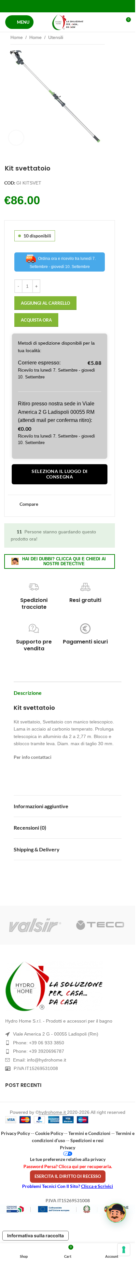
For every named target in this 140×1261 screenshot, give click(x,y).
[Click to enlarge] (16, 138)
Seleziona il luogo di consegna (60, 473)
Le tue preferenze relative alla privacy (67, 1159)
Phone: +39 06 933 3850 (38, 1042)
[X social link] (59, 6)
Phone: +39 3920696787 (38, 1051)
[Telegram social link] (84, 6)
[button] (116, 1213)
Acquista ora (36, 320)
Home (16, 37)
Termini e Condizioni (89, 1133)
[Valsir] (35, 925)
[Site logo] (67, 22)
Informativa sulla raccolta (35, 1235)
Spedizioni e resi (87, 1140)
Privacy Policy (15, 1133)
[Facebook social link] (51, 6)
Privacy (67, 1147)
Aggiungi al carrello (45, 303)
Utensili (55, 37)
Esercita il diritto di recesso (68, 1176)
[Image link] (67, 986)
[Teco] (100, 925)
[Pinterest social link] (67, 6)
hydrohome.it (53, 1112)
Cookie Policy (49, 1133)
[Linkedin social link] (76, 6)
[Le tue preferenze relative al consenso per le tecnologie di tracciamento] (124, 1249)
